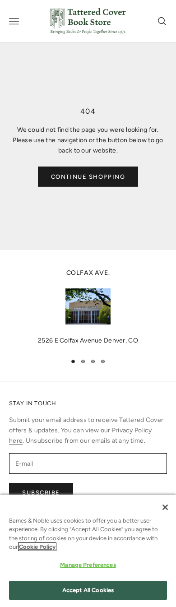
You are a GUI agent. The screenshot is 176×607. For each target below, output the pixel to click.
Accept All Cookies (88, 590)
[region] (88, 307)
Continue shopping (88, 176)
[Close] (165, 507)
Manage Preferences (88, 564)
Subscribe (41, 492)
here (16, 441)
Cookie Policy (37, 546)
